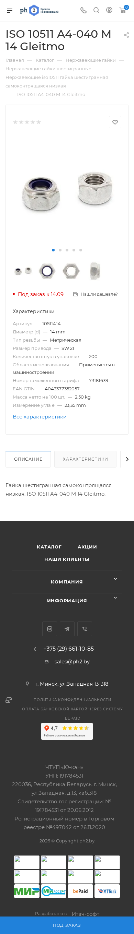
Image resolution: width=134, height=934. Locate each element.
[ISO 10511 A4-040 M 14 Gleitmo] (67, 191)
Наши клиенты (67, 559)
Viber (84, 629)
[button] (53, 250)
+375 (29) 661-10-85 (68, 649)
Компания (67, 581)
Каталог (49, 546)
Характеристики (85, 459)
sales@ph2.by (72, 661)
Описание (28, 459)
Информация (67, 600)
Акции (87, 546)
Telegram (67, 629)
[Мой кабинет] (109, 11)
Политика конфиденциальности (72, 700)
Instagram (49, 629)
